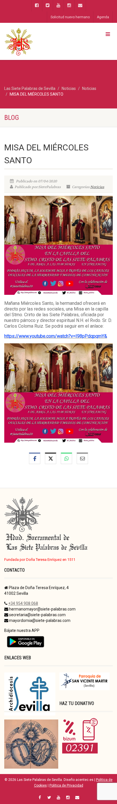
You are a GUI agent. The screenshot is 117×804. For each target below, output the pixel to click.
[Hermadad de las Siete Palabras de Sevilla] (39, 41)
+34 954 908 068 (23, 603)
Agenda (103, 17)
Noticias (97, 187)
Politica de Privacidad (66, 785)
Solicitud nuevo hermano (70, 17)
